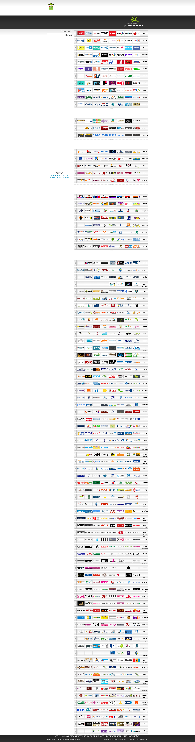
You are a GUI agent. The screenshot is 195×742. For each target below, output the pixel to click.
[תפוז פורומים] (136, 270)
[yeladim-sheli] (104, 695)
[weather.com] (81, 159)
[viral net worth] (81, 724)
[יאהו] (128, 54)
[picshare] (128, 412)
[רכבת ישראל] (128, 232)
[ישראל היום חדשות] (96, 33)
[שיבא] (89, 475)
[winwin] (128, 246)
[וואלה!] (120, 54)
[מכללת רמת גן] (96, 731)
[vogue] (89, 596)
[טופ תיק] (112, 546)
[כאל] (112, 104)
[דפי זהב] (120, 246)
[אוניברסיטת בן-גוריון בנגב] (96, 291)
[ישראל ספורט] (96, 62)
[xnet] (104, 596)
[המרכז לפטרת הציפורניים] (120, 475)
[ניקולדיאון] (120, 454)
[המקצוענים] (104, 246)
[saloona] (96, 173)
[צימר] (104, 298)
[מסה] (128, 284)
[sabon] (104, 575)
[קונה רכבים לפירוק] (81, 341)
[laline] (136, 575)
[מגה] (128, 483)
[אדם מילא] (136, 710)
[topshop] (96, 532)
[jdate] (128, 180)
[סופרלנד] (128, 211)
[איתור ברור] (89, 355)
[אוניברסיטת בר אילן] (128, 419)
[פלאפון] (96, 390)
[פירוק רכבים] (89, 341)
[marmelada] (104, 447)
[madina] (112, 568)
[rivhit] (112, 639)
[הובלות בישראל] (136, 646)
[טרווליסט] (89, 76)
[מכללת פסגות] (81, 383)
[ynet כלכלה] (112, 69)
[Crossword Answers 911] (96, 681)
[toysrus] (136, 447)
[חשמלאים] (104, 355)
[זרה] (136, 532)
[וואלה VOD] (120, 128)
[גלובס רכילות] (128, 724)
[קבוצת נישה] (112, 504)
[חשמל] (128, 225)
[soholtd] (81, 660)
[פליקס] (96, 128)
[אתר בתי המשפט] (120, 397)
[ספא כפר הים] (104, 334)
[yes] (96, 83)
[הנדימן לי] (120, 355)
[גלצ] (136, 218)
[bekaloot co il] (89, 681)
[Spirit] (128, 334)
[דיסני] (104, 454)
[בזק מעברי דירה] (112, 646)
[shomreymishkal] (128, 674)
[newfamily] (81, 695)
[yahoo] (89, 426)
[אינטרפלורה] (81, 327)
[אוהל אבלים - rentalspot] (89, 121)
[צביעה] (120, 196)
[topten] (128, 546)
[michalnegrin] (104, 589)
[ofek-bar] (136, 631)
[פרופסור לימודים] (81, 291)
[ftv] (112, 539)
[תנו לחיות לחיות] (104, 511)
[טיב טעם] (96, 483)
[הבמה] (128, 263)
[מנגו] (128, 532)
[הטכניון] (104, 419)
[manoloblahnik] (128, 561)
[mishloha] (128, 610)
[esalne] (112, 151)
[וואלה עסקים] (96, 69)
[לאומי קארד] (120, 104)
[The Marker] (136, 69)
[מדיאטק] (112, 731)
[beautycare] (81, 575)
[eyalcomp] (104, 639)
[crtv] (120, 639)
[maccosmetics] (136, 568)
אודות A (126, 739)
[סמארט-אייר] (81, 76)
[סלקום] (81, 390)
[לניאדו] (104, 475)
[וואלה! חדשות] (128, 33)
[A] (120, 319)
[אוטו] (89, 362)
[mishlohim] (136, 610)
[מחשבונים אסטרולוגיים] (89, 135)
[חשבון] (136, 196)
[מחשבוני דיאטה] (128, 405)
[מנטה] (104, 674)
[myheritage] (89, 695)
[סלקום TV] (112, 83)
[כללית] (96, 468)
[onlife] (112, 173)
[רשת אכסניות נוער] (89, 305)
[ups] (128, 617)
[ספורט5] (112, 62)
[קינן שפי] (104, 710)
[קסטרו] (136, 525)
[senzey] (128, 639)
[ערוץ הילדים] (128, 454)
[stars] (136, 151)
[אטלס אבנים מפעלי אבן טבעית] (128, 660)
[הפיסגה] (81, 298)
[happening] (112, 447)
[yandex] (104, 40)
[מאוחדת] (120, 468)
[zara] (112, 702)
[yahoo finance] (81, 69)
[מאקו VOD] (112, 128)
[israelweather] (104, 159)
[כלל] (120, 440)
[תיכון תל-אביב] (120, 376)
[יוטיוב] (136, 128)
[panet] (120, 518)
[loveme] (112, 180)
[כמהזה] (136, 390)
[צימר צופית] (96, 298)
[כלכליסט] (120, 69)
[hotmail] (120, 40)
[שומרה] (81, 433)
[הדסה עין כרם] (128, 475)
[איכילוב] (112, 475)
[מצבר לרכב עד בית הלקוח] (112, 362)
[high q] (89, 376)
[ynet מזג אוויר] (120, 159)
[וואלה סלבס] (96, 724)
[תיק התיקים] (104, 546)
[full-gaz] (81, 617)
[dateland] (96, 180)
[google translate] (128, 426)
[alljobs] (136, 312)
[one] (81, 62)
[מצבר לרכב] (81, 362)
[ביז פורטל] (104, 54)
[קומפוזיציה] (104, 412)
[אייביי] (136, 90)
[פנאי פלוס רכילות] (104, 724)
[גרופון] (89, 490)
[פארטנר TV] (81, 83)
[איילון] (89, 433)
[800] (136, 376)
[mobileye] (120, 341)
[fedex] (136, 617)
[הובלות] (89, 646)
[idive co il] (136, 681)
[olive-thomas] (96, 561)
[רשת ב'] (89, 218)
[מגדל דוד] (96, 497)
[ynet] (136, 33)
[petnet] (136, 511)
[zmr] (89, 298)
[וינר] (128, 62)
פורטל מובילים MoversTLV (59, 178)
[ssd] (104, 717)
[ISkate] (96, 211)
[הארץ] (104, 33)
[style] (104, 624)
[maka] (128, 312)
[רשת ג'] (81, 218)
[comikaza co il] (112, 681)
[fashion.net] (136, 539)
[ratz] (112, 617)
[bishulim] (136, 667)
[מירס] (120, 390)
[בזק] (120, 225)
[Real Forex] (112, 277)
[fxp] (120, 270)
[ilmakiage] (128, 568)
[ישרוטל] (128, 305)
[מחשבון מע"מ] (96, 405)
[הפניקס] (128, 440)
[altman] (128, 653)
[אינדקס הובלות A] (120, 646)
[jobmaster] (112, 312)
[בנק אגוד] (81, 97)
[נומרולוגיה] (120, 135)
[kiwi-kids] (120, 702)
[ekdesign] (120, 717)
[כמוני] (104, 468)
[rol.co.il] (128, 166)
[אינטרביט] (96, 383)
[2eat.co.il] (120, 166)
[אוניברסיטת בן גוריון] (112, 419)
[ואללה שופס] (89, 90)
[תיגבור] (120, 504)
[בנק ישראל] (136, 104)
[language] (120, 461)
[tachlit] (112, 631)
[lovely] (104, 180)
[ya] (89, 717)
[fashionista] (89, 539)
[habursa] (112, 589)
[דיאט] (136, 166)
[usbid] (120, 688)
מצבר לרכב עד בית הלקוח (59, 175)
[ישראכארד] (104, 104)
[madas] (89, 246)
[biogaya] (136, 653)
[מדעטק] (112, 497)
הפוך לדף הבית (144, 739)
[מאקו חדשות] (120, 33)
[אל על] (112, 76)
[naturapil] (136, 582)
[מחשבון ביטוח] (128, 341)
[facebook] (136, 47)
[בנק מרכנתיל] (89, 97)
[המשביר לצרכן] (89, 575)
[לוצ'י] (112, 525)
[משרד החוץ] (104, 397)
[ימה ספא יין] (96, 334)
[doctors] (89, 468)
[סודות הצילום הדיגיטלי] (112, 412)
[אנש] (89, 710)
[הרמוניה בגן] (120, 121)
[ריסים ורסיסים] (96, 568)
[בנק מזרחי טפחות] (112, 97)
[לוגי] (112, 454)
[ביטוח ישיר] (136, 433)
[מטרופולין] (104, 232)
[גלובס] (128, 69)
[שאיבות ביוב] (81, 348)
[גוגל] (136, 54)
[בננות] (128, 173)
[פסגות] (89, 277)
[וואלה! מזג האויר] (128, 159)
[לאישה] (136, 596)
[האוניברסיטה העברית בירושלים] (104, 291)
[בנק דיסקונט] (120, 97)
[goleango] (136, 405)
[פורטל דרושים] (104, 312)
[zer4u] (128, 319)
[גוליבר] (96, 76)
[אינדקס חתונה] (104, 121)
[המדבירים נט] (128, 355)
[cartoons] (96, 454)
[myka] (104, 561)
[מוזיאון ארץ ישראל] (89, 497)
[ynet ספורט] (89, 62)
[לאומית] (112, 468)
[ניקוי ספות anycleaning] (89, 348)
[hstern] (136, 589)
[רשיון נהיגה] (89, 225)
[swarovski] (96, 589)
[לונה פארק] (136, 211)
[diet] (104, 667)
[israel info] (136, 518)
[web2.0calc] (104, 405)
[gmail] (136, 40)
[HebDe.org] (112, 426)
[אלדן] (120, 362)
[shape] (81, 596)
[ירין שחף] (120, 568)
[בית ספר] (89, 196)
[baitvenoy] (112, 660)
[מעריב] (112, 33)
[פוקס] (120, 525)
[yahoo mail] (112, 40)
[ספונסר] (89, 69)
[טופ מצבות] (81, 355)
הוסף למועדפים (134, 739)
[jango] (96, 263)
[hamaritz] (89, 617)
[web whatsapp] (96, 47)
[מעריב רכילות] (89, 724)
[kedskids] (128, 702)
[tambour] (104, 660)
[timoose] (136, 639)
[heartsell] (89, 631)
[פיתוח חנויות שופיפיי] (136, 284)
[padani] (128, 589)
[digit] (81, 717)
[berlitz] (136, 461)
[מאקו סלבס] (112, 724)
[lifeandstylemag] (112, 624)
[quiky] (112, 610)
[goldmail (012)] (89, 40)
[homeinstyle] (104, 603)
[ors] (104, 504)
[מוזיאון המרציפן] (81, 497)
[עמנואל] (112, 553)
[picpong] (96, 319)
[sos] (112, 511)
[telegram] (89, 47)
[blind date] (81, 180)
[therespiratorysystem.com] (136, 468)
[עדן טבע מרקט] (120, 483)
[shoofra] (89, 561)
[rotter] (81, 270)
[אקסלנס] (112, 440)
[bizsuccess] (104, 631)
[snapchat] (81, 47)
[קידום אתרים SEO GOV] (120, 284)
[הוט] (104, 83)
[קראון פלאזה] (104, 305)
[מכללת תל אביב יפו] (136, 731)
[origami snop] (120, 681)
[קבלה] (104, 135)
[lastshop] (81, 447)
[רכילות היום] (120, 724)
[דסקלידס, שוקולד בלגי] (104, 319)
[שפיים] (89, 211)
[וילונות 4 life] (120, 660)
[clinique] (104, 568)
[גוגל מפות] (81, 239)
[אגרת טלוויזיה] (104, 225)
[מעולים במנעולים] (136, 348)
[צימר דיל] (112, 298)
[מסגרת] (81, 319)
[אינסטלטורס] (104, 348)
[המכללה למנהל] (136, 369)
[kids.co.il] (136, 204)
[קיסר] (96, 305)
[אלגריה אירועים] (128, 121)
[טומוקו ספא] (136, 334)
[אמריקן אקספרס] (128, 104)
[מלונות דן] (136, 305)
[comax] (96, 639)
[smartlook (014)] (81, 40)
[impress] (89, 589)
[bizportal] (104, 69)
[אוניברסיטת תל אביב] (120, 291)
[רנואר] (128, 525)
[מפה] (112, 239)
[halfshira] (81, 674)
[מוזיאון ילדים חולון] (104, 497)
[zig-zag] (104, 617)
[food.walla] (128, 667)
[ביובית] (112, 348)
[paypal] (89, 104)
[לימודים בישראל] (89, 461)
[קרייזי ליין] (81, 525)
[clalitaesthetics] (89, 582)
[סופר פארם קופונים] (136, 490)
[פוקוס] (81, 246)
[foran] (81, 631)
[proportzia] (96, 582)
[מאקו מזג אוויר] (112, 159)
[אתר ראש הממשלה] (89, 397)
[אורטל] (89, 504)
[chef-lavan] (112, 667)
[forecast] (136, 159)
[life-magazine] (120, 624)
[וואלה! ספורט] (120, 62)
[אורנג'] (89, 390)
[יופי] (81, 173)
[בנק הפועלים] (136, 97)
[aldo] (128, 553)
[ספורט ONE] (136, 62)
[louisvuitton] (96, 546)
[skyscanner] (136, 76)
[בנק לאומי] (128, 97)
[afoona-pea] (136, 603)
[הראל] (112, 433)
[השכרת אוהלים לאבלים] (120, 348)
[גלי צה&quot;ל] (128, 218)
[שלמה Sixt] (136, 362)
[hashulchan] (89, 667)
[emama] (120, 695)
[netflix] (128, 83)
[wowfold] (104, 681)
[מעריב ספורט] (104, 62)
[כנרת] (104, 731)
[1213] (96, 121)
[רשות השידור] (96, 397)
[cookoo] (120, 667)
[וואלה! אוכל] (104, 166)
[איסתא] (128, 76)
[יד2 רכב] (104, 341)
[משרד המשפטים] (81, 397)
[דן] (120, 232)
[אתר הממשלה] (136, 397)
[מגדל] (104, 440)
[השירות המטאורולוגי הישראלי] (96, 159)
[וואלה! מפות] (128, 239)
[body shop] (112, 575)
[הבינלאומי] (104, 97)
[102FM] (104, 218)
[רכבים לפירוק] (96, 341)
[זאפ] (112, 90)
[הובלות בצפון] (96, 646)
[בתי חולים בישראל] (136, 475)
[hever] (96, 504)
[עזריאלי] (120, 90)
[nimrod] (104, 702)
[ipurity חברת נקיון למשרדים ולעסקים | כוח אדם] (96, 348)
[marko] (136, 553)
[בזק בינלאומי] (128, 390)
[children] (96, 695)
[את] (128, 596)
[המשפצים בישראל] (96, 660)
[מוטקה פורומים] (89, 270)
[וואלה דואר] (128, 40)
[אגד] (136, 232)
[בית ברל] (96, 369)
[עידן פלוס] (89, 83)
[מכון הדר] (96, 710)
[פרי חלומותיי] (120, 327)
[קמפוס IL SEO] (112, 284)
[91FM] (120, 218)
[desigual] (104, 532)
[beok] (120, 674)
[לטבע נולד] (96, 511)
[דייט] (120, 47)
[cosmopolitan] (120, 596)
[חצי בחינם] (112, 483)
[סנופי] (104, 426)
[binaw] (89, 639)
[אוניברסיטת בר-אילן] (112, 291)
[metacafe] (128, 128)
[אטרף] (104, 270)
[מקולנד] (81, 204)
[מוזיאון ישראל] (136, 497)
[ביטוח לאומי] (128, 397)
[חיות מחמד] (104, 196)
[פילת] (128, 710)
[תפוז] (89, 54)
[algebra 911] (128, 291)
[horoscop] (104, 151)
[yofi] (96, 624)
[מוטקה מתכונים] (96, 166)
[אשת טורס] (104, 76)
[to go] (89, 553)
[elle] (104, 539)
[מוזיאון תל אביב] (128, 497)
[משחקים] (112, 196)
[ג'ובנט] (81, 312)
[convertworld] (89, 405)
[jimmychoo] (136, 561)
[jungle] (120, 511)
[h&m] (120, 532)
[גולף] (104, 525)
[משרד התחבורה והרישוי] (136, 341)
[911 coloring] (128, 204)
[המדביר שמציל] (136, 355)
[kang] (104, 610)
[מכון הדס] (112, 710)
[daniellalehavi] (81, 561)
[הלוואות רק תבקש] (81, 104)
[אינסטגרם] (112, 47)
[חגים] (96, 196)
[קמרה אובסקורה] (136, 412)
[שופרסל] (136, 483)
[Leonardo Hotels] (112, 305)
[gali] (96, 553)
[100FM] (112, 218)
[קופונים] (104, 490)
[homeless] (96, 312)
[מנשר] (81, 412)
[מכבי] (128, 468)
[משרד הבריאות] (81, 468)
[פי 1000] (81, 90)
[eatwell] (120, 653)
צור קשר (120, 739)
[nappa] (120, 546)
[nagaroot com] (81, 681)
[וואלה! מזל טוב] (136, 121)
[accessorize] (136, 546)
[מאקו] (112, 54)
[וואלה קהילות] (128, 270)
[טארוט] (112, 135)
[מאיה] (136, 277)
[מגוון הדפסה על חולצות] (136, 688)
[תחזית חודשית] (128, 135)
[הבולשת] (89, 603)
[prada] (89, 546)
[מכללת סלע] (120, 383)
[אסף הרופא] (96, 475)
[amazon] (96, 90)
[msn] (96, 54)
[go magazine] (96, 596)
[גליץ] (96, 412)
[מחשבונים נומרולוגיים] (81, 135)
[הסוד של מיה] (120, 204)
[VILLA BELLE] (112, 334)
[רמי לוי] (81, 483)
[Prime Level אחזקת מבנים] (128, 631)
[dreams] (128, 151)
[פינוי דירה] (104, 646)
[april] (128, 575)
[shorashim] (112, 695)
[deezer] (89, 263)
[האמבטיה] (89, 128)
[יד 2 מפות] (96, 239)
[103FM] (96, 218)
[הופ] (104, 204)
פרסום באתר (113, 739)
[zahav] (104, 518)
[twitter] (128, 47)
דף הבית (106, 739)
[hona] (89, 518)
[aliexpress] (128, 90)
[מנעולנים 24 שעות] (112, 355)
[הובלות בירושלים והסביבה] (81, 646)
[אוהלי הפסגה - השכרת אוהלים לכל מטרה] (128, 348)
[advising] (120, 631)
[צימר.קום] (128, 298)
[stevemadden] (120, 561)
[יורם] (89, 291)
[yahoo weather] (89, 159)
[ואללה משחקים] (89, 204)
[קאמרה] (89, 412)
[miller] (120, 589)
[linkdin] (104, 47)
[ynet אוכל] (112, 166)
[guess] (81, 546)
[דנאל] (128, 504)
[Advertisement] (102, 7)
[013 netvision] (112, 390)
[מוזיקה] (128, 196)
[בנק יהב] (96, 97)
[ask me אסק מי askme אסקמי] (120, 151)
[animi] (104, 688)
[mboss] (81, 639)
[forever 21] (112, 532)
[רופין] (104, 369)
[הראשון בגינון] (96, 355)
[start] (81, 54)
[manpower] (136, 504)
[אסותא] (81, 475)
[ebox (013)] (96, 40)
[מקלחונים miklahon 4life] (89, 660)
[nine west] (120, 553)
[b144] (112, 246)
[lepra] (120, 610)
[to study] (96, 461)
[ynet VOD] (104, 128)
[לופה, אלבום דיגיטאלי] (136, 319)
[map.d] (89, 239)
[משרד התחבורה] (112, 397)
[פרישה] (89, 440)
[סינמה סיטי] (81, 211)
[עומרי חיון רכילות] (136, 724)
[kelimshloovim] (96, 688)
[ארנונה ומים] (96, 225)
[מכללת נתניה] (128, 369)
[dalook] (120, 539)
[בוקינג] (120, 76)
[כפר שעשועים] (128, 447)
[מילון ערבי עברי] (81, 426)
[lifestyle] (136, 624)
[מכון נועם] (120, 710)
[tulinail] (96, 603)
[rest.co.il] (81, 166)
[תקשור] (96, 135)
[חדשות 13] (81, 33)
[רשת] (120, 83)
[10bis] (96, 610)
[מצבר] (96, 362)
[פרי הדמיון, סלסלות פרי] (89, 319)
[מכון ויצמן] (96, 419)
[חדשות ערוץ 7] (89, 33)
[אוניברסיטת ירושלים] (120, 419)
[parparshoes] (89, 702)
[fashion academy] (81, 539)
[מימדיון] (112, 211)
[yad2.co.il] (136, 246)
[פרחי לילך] (136, 327)
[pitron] (96, 631)
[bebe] (81, 532)
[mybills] (112, 225)
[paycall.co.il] (96, 104)
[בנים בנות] (81, 196)
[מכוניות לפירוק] (112, 341)
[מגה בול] (89, 483)
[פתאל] (120, 305)
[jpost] (128, 518)
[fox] (136, 702)
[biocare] (112, 653)
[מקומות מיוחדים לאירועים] (112, 121)
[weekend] (120, 298)
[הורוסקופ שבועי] (136, 135)
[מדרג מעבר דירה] (128, 646)
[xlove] (89, 180)
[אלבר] (128, 362)
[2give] (112, 688)
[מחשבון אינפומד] (112, 405)
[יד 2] (104, 90)
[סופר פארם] (120, 575)
